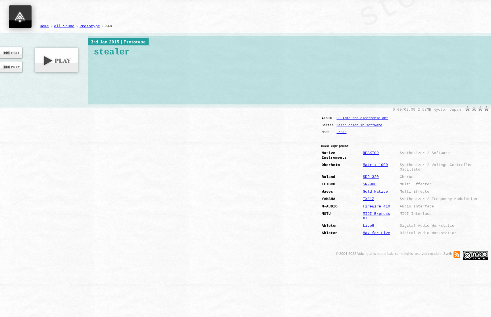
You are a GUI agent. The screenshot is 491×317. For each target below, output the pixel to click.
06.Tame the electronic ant (362, 118)
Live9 (368, 226)
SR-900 (369, 184)
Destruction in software (359, 125)
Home (44, 26)
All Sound (64, 26)
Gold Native (375, 192)
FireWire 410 (376, 206)
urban (341, 132)
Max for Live (376, 233)
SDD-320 (371, 177)
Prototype (90, 26)
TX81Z (368, 199)
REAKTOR (371, 153)
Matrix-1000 (375, 165)
